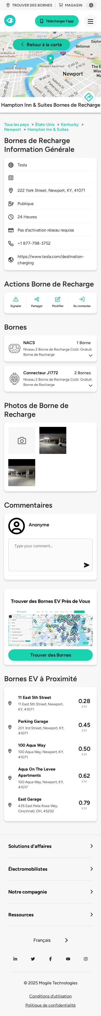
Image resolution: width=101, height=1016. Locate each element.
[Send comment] (86, 565)
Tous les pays (16, 124)
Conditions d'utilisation (50, 996)
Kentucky (70, 124)
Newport (12, 129)
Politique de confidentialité (50, 1005)
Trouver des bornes (32, 5)
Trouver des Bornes (50, 655)
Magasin (73, 5)
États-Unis (44, 124)
